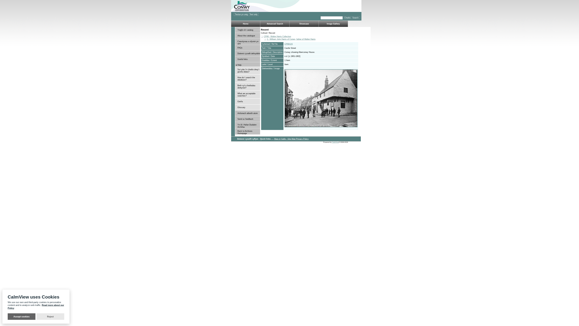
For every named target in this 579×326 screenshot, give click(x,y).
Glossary (241, 107)
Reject (50, 316)
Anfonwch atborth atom (247, 113)
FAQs (239, 48)
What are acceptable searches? (246, 94)
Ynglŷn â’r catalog (245, 30)
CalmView (335, 142)
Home (245, 24)
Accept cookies (21, 316)
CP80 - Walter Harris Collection (277, 36)
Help (239, 65)
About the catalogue (246, 36)
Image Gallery (333, 24)
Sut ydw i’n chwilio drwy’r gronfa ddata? (248, 70)
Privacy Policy (302, 139)
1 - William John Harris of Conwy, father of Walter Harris (291, 39)
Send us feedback (245, 119)
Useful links (242, 59)
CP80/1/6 (289, 44)
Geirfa (240, 101)
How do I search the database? (246, 78)
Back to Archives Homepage (244, 132)
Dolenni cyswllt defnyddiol (248, 53)
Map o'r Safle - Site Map (285, 139)
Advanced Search (275, 24)
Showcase (304, 24)
